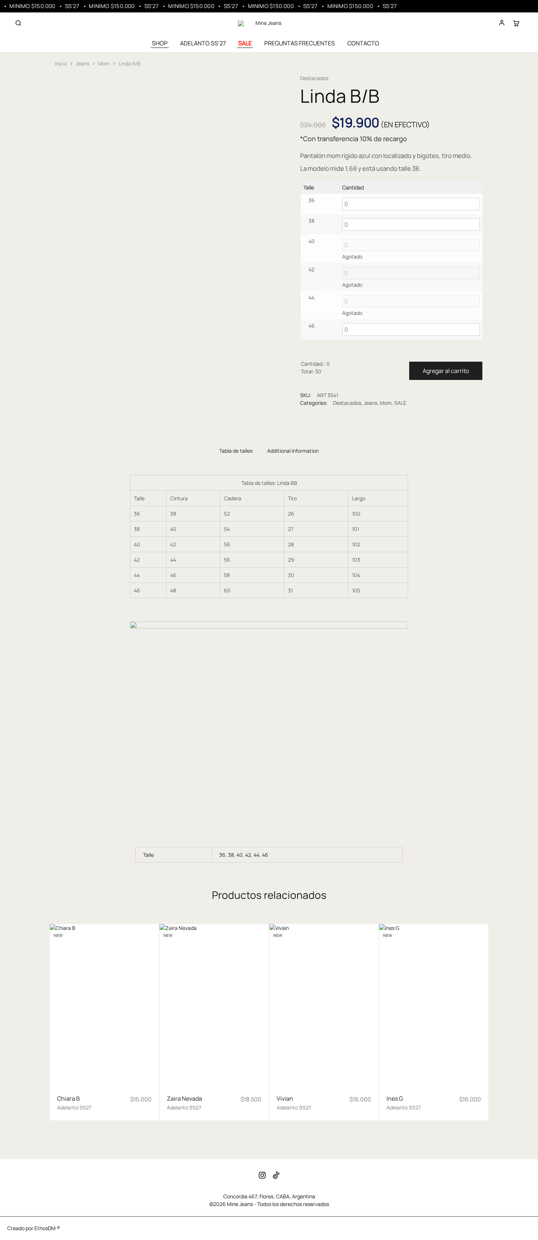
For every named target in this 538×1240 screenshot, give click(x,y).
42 (248, 854)
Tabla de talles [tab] (236, 450)
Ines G (394, 1098)
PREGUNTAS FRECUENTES (299, 43)
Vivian (285, 1098)
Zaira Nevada (184, 1098)
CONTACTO (363, 43)
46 (265, 854)
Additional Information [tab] (293, 450)
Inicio (61, 63)
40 (239, 854)
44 (256, 854)
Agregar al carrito (446, 371)
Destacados (314, 78)
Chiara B (68, 1098)
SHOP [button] (160, 43)
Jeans (82, 63)
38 (231, 854)
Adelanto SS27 (74, 1107)
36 (222, 854)
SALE (245, 43)
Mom (104, 63)
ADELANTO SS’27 (203, 43)
